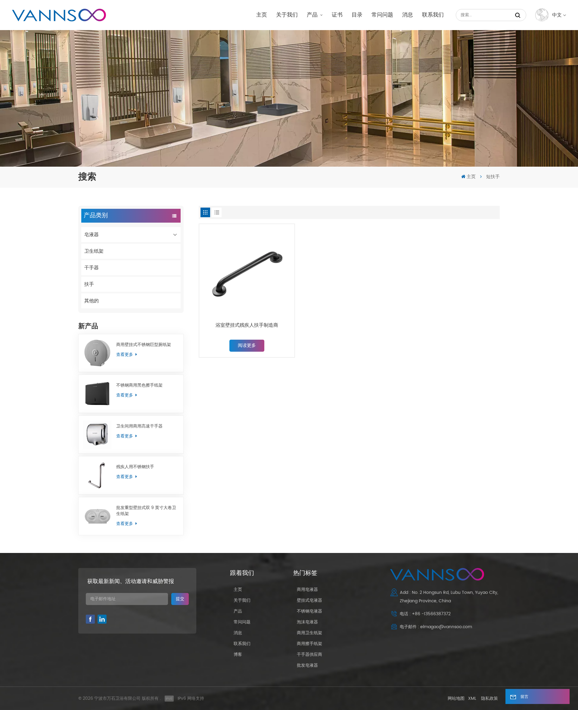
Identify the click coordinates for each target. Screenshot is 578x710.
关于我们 (287, 15)
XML (472, 698)
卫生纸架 (94, 251)
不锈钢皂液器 (309, 611)
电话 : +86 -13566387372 (425, 613)
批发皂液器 (307, 665)
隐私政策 (489, 698)
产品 (313, 15)
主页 (261, 15)
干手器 (91, 268)
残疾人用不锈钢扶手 (135, 467)
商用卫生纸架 (309, 632)
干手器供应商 (309, 654)
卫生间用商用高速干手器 (139, 426)
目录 (357, 15)
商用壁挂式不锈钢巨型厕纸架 (143, 345)
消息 (407, 15)
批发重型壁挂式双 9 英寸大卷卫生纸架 (146, 511)
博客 (238, 654)
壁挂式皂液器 (309, 600)
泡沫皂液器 (307, 622)
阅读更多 (247, 345)
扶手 (89, 284)
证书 (337, 15)
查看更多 (125, 354)
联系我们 (433, 15)
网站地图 (456, 698)
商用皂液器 (307, 589)
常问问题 (382, 15)
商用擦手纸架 (309, 643)
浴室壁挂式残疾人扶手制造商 (247, 325)
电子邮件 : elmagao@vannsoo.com (436, 626)
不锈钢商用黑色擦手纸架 (139, 385)
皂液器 (91, 235)
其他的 (91, 301)
